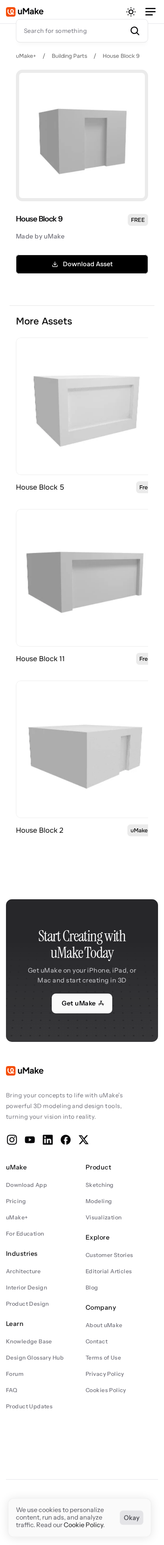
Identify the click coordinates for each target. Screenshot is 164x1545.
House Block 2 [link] (39, 830)
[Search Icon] (82, 30)
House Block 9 (121, 55)
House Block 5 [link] (40, 487)
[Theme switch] (131, 12)
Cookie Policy (83, 1525)
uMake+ (26, 55)
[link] (85, 406)
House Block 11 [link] (40, 658)
